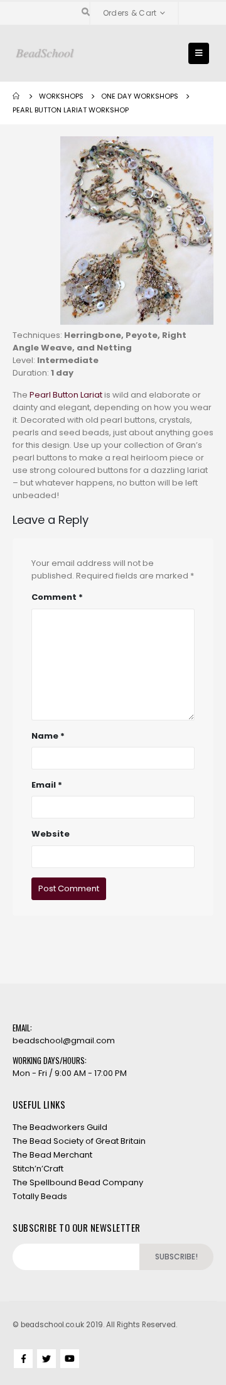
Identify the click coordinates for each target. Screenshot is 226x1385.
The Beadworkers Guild (60, 1127)
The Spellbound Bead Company (78, 1182)
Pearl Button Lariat (66, 395)
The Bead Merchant (52, 1155)
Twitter (46, 1358)
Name (48, 736)
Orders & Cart (130, 13)
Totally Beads (40, 1196)
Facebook (23, 1358)
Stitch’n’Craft (38, 1169)
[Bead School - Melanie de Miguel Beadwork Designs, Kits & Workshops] (45, 53)
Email (46, 785)
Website (50, 834)
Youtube (69, 1358)
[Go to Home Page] (17, 96)
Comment (57, 597)
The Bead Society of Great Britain (79, 1141)
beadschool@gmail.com (64, 1040)
